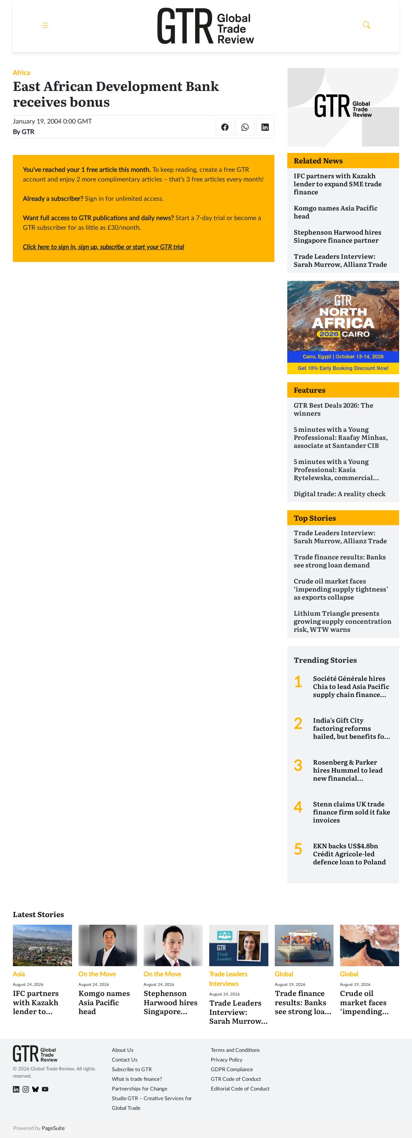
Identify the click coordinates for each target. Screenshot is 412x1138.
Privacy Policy (227, 1060)
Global (284, 974)
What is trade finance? (137, 1079)
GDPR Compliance (232, 1069)
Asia (19, 974)
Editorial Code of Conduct (240, 1089)
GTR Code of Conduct (236, 1079)
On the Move (97, 974)
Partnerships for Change (139, 1089)
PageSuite (53, 1128)
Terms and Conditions (235, 1050)
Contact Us (125, 1060)
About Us (123, 1050)
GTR (28, 132)
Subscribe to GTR (132, 1069)
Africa (21, 73)
